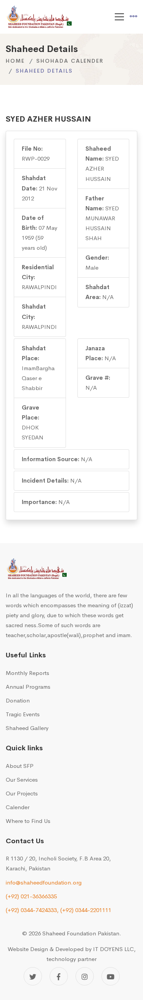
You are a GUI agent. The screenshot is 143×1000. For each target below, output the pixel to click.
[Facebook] (59, 976)
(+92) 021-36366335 (31, 896)
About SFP (20, 765)
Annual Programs (28, 686)
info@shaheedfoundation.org (44, 882)
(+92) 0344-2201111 (85, 910)
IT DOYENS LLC (113, 949)
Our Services (22, 779)
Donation (18, 700)
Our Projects (22, 793)
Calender (17, 807)
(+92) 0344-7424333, (32, 910)
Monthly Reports (27, 672)
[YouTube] (110, 976)
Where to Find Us (28, 820)
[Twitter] (33, 976)
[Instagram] (85, 976)
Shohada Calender (70, 60)
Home (15, 60)
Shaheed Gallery (27, 728)
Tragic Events (23, 714)
